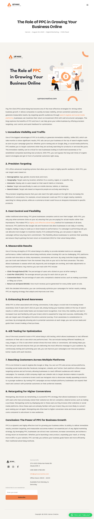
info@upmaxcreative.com (39, 474)
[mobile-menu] (85, 5)
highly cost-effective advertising (42, 223)
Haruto (27, 32)
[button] (80, 515)
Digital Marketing (52, 32)
